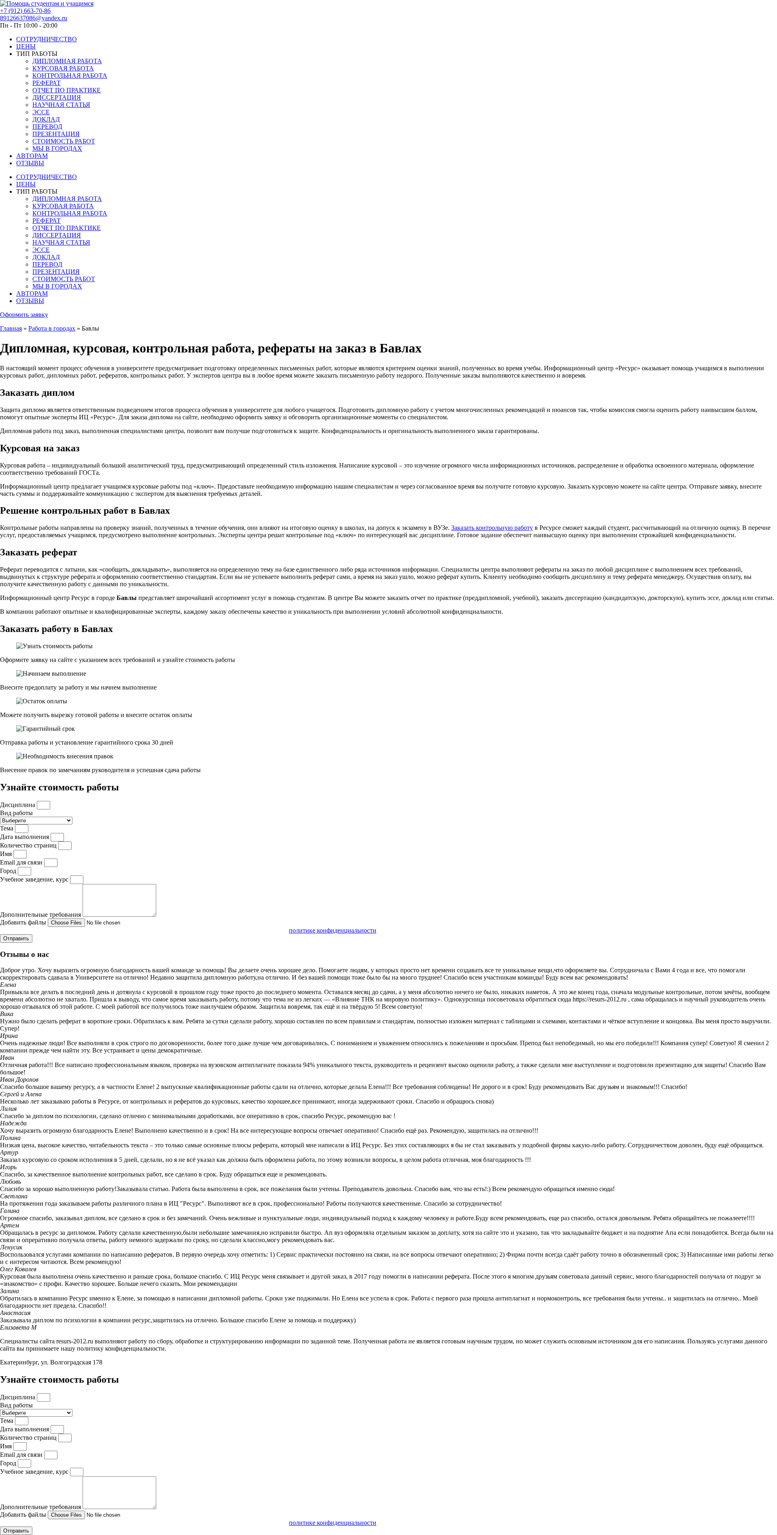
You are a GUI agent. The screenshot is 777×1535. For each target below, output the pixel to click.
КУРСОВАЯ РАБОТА (63, 68)
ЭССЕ (41, 112)
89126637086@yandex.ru (33, 18)
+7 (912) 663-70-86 (25, 10)
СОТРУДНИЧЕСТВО (46, 39)
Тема (7, 828)
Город (9, 870)
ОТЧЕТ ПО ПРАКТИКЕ (66, 90)
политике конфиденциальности (332, 930)
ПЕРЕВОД (47, 126)
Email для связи (22, 862)
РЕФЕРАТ (46, 82)
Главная (11, 328)
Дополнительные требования (41, 914)
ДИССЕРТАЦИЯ (56, 97)
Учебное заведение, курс (35, 879)
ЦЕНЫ (26, 46)
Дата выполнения (25, 836)
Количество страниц (29, 845)
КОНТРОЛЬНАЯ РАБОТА (69, 75)
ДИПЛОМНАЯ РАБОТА (67, 61)
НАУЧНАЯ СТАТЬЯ (61, 104)
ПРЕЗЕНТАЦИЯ (56, 133)
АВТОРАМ (32, 155)
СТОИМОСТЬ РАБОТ (63, 141)
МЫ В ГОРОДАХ (57, 148)
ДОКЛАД (46, 119)
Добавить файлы (24, 922)
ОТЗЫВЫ (30, 163)
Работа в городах (51, 328)
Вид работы (16, 812)
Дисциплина (18, 804)
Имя (6, 853)
